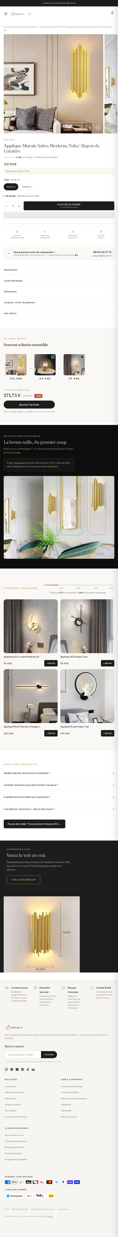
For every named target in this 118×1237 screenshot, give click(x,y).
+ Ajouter (51, 663)
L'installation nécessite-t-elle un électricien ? (29, 808)
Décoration (10, 1098)
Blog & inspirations (14, 1147)
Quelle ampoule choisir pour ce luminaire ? (27, 772)
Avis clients (59, 313)
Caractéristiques (59, 280)
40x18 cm (11, 187)
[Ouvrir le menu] (6, 14)
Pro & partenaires (13, 1153)
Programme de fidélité (16, 1159)
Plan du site (63, 1209)
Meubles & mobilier (14, 1092)
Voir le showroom (23, 879)
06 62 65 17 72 (102, 252)
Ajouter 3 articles (29, 404)
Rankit (50, 1216)
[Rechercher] (29, 14)
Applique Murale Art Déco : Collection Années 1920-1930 (39, 27)
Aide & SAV (66, 1110)
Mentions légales (20, 1209)
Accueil (7, 27)
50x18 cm (26, 187)
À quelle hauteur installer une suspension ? (27, 796)
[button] (59, 215)
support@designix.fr (102, 256)
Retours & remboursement (74, 1098)
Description (59, 270)
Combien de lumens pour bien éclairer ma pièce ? (31, 784)
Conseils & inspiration (16, 1141)
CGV (7, 1209)
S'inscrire (49, 1054)
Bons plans (10, 1110)
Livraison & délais (70, 1092)
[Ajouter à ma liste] (98, 128)
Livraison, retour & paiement (59, 302)
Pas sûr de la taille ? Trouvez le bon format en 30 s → (34, 824)
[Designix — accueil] (18, 13)
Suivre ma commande (72, 1086)
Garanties (66, 1104)
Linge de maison (13, 1104)
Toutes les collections (16, 1116)
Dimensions (59, 291)
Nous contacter (69, 1116)
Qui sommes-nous (14, 1135)
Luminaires (10, 1086)
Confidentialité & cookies (43, 1209)
